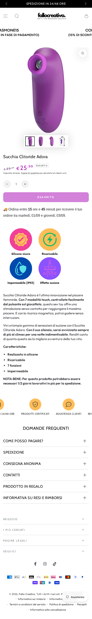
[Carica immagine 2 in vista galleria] (40, 141)
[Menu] (5, 16)
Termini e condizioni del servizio (27, 604)
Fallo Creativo (27, 594)
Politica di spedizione (61, 604)
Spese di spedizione (31, 173)
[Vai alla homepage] (51, 16)
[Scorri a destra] (85, 4)
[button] (16, 16)
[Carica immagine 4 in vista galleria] (62, 141)
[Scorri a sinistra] (6, 4)
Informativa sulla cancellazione (48, 609)
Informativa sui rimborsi (32, 599)
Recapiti (82, 604)
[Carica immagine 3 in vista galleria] (51, 141)
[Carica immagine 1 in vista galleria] (30, 141)
